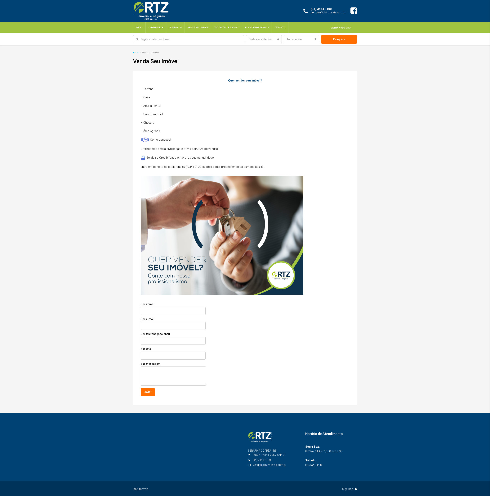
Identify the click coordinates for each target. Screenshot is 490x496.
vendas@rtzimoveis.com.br (269, 464)
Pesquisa (339, 39)
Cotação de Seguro (227, 27)
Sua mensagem (150, 363)
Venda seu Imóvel (198, 27)
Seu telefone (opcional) (155, 334)
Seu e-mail (147, 319)
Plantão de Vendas (257, 27)
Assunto (146, 348)
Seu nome (147, 304)
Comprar (154, 27)
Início (139, 27)
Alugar (173, 27)
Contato (280, 27)
